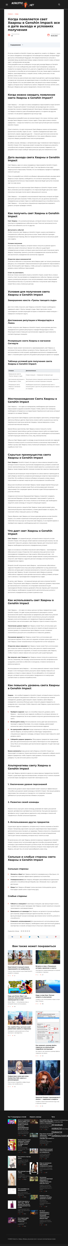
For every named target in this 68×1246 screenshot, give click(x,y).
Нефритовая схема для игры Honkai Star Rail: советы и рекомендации (18, 1078)
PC (59, 1120)
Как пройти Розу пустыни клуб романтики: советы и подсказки (19, 1027)
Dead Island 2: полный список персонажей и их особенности (19, 968)
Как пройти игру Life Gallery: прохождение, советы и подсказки (46, 1121)
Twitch (53, 1121)
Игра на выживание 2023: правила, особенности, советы (46, 1164)
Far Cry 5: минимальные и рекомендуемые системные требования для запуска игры (44, 1214)
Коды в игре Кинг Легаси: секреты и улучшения (45, 996)
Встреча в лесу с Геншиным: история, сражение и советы (46, 967)
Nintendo (56, 1120)
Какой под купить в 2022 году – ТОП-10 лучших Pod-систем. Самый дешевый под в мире (24, 1204)
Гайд (61, 1121)
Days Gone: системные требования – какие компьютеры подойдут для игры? (46, 1136)
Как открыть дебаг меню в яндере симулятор (23, 1219)
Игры (63, 1128)
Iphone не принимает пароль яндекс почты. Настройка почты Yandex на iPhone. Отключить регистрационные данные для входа (24, 1124)
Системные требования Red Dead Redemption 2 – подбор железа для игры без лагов (46, 1180)
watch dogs (57, 1121)
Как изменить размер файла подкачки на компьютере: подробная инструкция (46, 1047)
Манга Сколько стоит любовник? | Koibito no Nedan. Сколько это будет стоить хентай (24, 1142)
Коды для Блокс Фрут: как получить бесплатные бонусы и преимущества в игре (19, 998)
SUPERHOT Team (64, 1120)
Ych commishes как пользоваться (23, 1189)
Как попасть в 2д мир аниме (24, 1157)
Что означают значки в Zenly (24, 1172)
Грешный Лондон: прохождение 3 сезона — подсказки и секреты (48, 1098)
